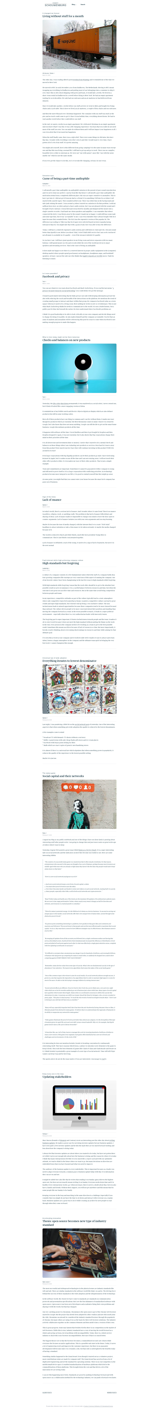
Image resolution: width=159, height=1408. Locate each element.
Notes (44, 833)
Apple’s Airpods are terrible (92, 256)
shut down (64, 403)
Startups (45, 1134)
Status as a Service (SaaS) (87, 850)
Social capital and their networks (63, 776)
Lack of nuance (52, 499)
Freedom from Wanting (80, 80)
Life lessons (46, 73)
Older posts (47, 1392)
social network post (82, 724)
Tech (44, 281)
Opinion (45, 505)
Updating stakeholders (57, 1076)
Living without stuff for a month (63, 16)
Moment (63, 1140)
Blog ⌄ (74, 4)
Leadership (45, 568)
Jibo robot (56, 403)
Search (83, 4)
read (103, 1059)
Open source (46, 1282)
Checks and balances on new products (66, 340)
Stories (51, 73)
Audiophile (45, 183)
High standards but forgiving (61, 563)
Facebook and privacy (56, 276)
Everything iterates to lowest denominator (69, 660)
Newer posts (111, 1392)
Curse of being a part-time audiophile (66, 178)
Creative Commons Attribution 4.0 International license (98, 1406)
